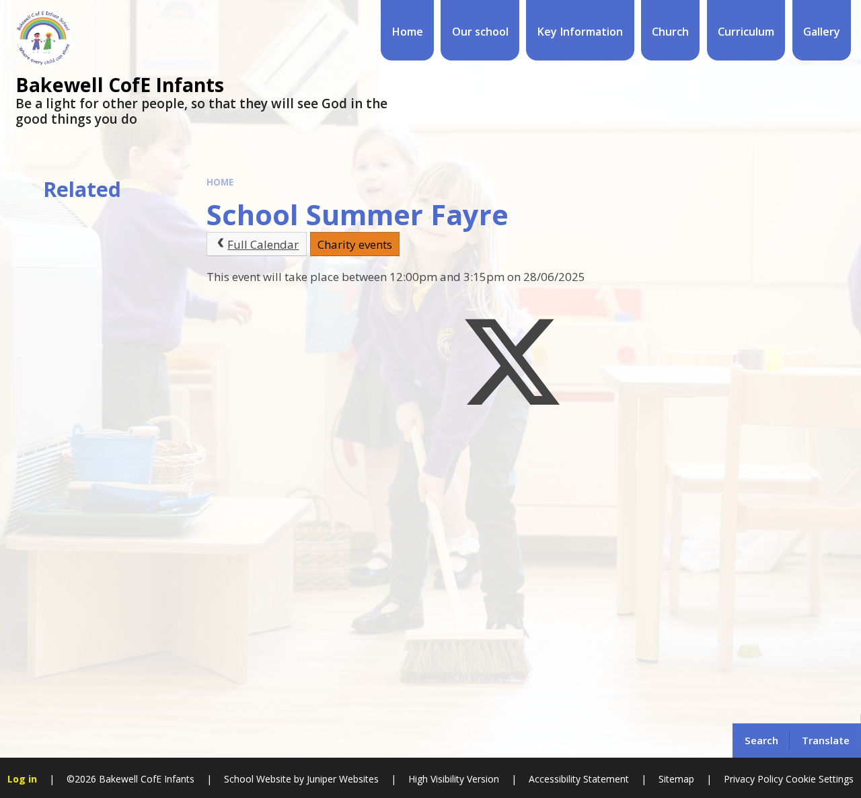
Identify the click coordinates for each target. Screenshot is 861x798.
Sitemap (676, 778)
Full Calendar (263, 244)
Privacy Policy (753, 778)
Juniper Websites (343, 778)
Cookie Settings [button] (820, 778)
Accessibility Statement (579, 778)
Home (220, 182)
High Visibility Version (453, 778)
